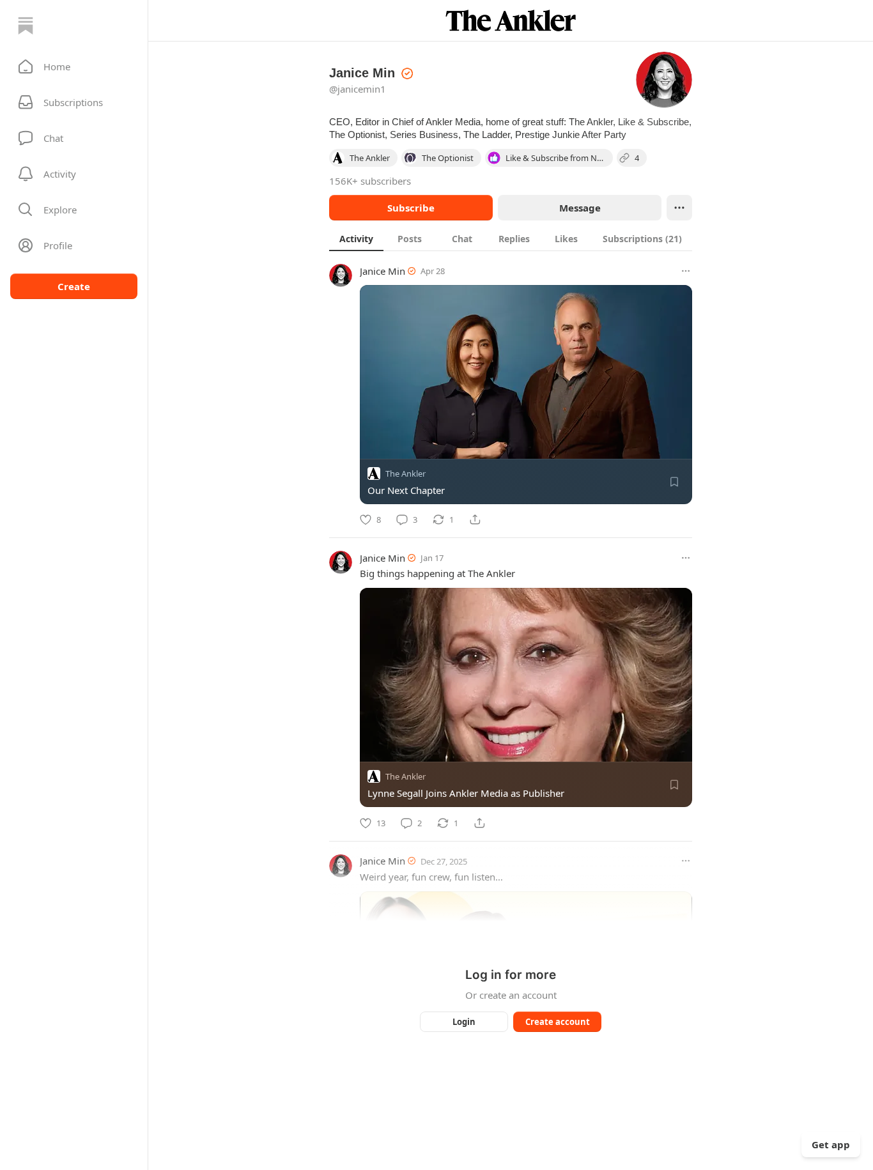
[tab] (356, 238)
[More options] (686, 271)
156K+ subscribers (370, 180)
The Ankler (405, 473)
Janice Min (382, 271)
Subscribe (411, 207)
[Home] (25, 25)
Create (74, 286)
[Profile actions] (679, 207)
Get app (831, 1144)
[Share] (475, 519)
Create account (557, 1022)
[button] (73, 66)
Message (580, 207)
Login (463, 1022)
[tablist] (510, 238)
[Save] (674, 482)
